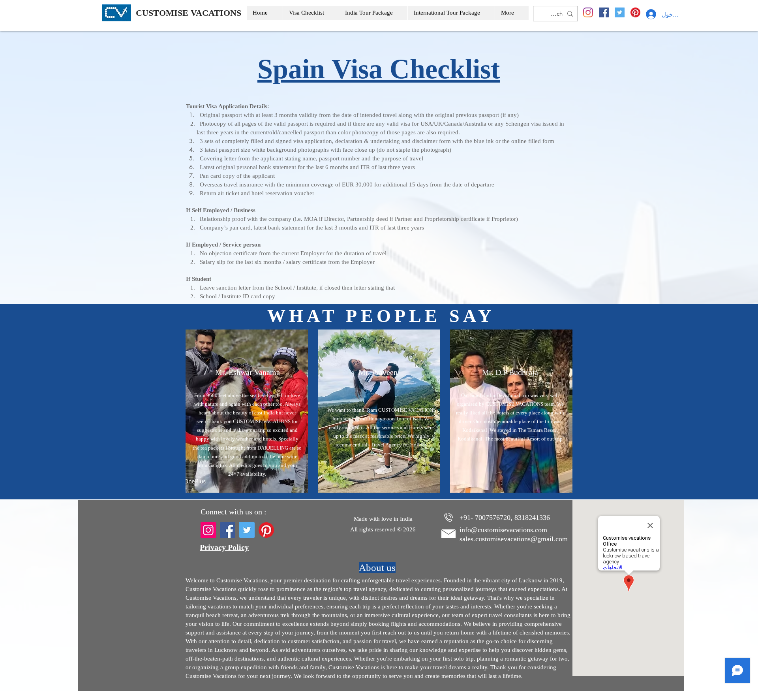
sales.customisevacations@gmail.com (514, 539)
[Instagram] (588, 12)
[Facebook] (604, 12)
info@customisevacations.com (503, 530)
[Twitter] (620, 12)
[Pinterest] (635, 12)
